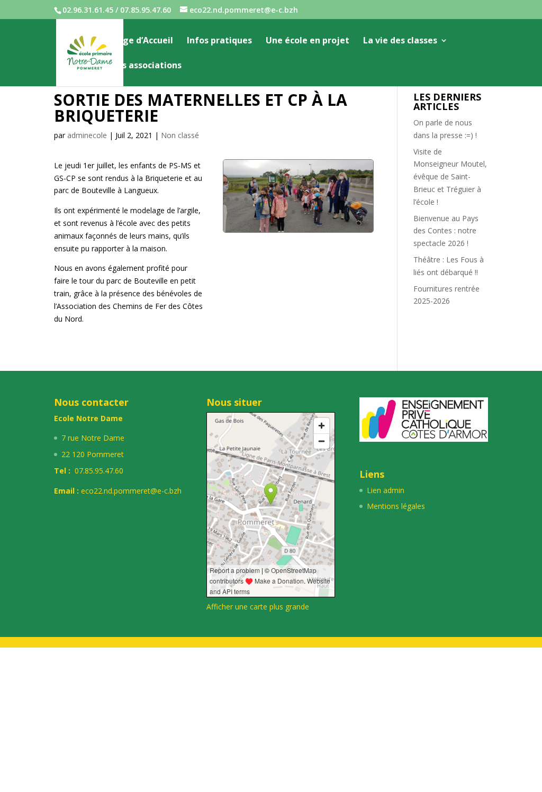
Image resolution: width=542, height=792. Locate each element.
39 (320, 212)
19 (246, 199)
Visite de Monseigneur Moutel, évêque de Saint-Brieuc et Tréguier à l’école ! (450, 177)
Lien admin (385, 490)
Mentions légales (396, 506)
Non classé (180, 135)
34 (275, 212)
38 (311, 212)
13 (336, 186)
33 (266, 212)
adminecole (87, 135)
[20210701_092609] (298, 232)
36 (293, 212)
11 (318, 186)
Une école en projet (307, 41)
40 (329, 212)
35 (284, 212)
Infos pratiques (219, 41)
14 (345, 186)
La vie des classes (400, 41)
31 (354, 199)
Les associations (147, 66)
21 (264, 199)
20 (255, 199)
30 (345, 199)
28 (327, 199)
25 (300, 199)
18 (237, 199)
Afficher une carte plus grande (257, 607)
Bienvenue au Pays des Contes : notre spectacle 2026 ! (445, 231)
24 (291, 199)
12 (327, 186)
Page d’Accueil (142, 41)
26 (309, 199)
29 (336, 199)
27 (318, 199)
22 (273, 199)
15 (354, 186)
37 (302, 212)
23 (282, 199)
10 (309, 186)
